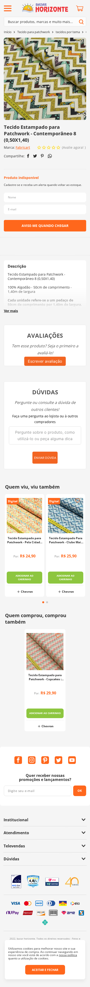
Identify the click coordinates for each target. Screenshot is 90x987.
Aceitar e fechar (45, 970)
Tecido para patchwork (33, 32)
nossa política (68, 955)
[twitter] (35, 156)
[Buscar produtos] (81, 21)
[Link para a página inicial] (8, 32)
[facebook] (28, 156)
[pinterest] (42, 156)
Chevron (27, 592)
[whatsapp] (50, 156)
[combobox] (45, 21)
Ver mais (11, 311)
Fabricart (23, 147)
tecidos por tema (68, 32)
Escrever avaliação (45, 361)
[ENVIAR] (45, 225)
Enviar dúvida (45, 458)
